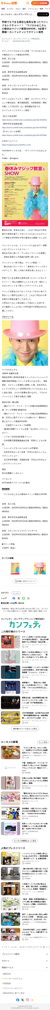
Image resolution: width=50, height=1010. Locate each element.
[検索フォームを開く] (27, 3)
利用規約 (6, 983)
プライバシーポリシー (12, 988)
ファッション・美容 (35, 9)
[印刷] (28, 598)
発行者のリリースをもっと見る (25, 729)
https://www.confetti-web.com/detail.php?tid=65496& (24, 135)
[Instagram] (27, 999)
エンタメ (10, 9)
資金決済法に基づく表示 (13, 993)
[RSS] (32, 999)
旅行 (24, 9)
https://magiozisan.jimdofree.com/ (16, 145)
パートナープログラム (12, 979)
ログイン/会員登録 (40, 3)
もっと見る (43, 742)
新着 (3, 9)
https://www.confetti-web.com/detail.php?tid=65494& (24, 120)
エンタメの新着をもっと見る (25, 841)
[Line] (23, 598)
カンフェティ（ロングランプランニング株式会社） (21, 39)
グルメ (18, 9)
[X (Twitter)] (18, 598)
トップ (4, 947)
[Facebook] (14, 598)
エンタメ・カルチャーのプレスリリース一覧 (28, 947)
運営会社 (6, 974)
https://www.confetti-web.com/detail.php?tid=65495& (24, 128)
